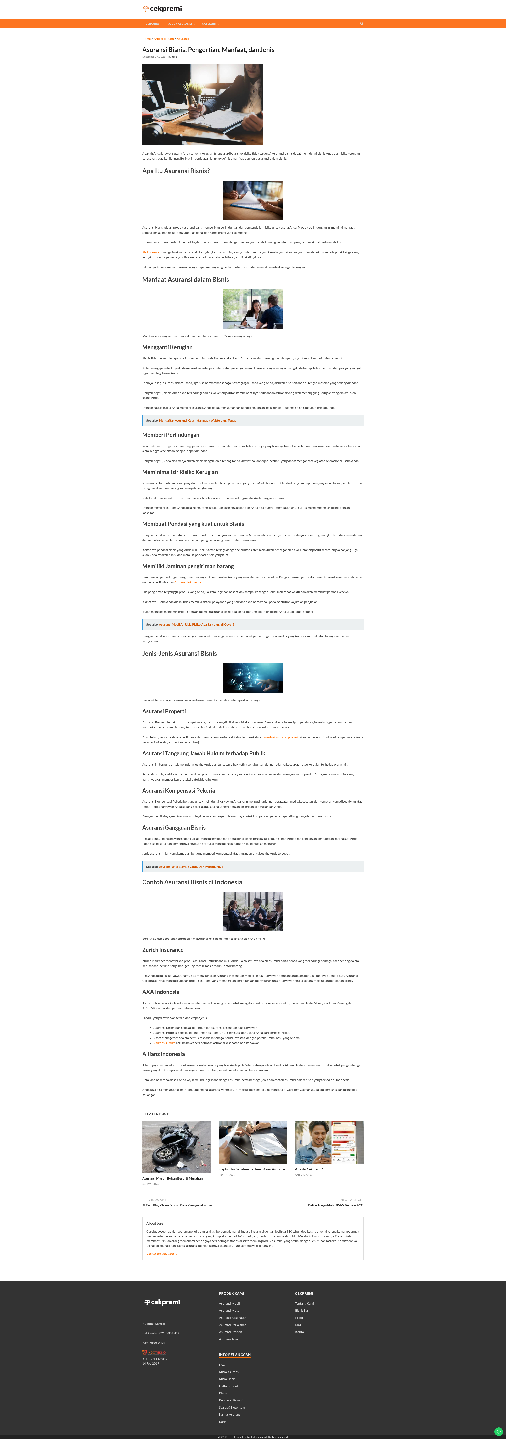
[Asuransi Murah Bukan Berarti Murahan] (176, 1174)
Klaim (223, 1393)
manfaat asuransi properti (281, 737)
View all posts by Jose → (161, 1253)
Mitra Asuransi (229, 1372)
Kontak (300, 1332)
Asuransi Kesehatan (232, 1317)
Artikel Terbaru (164, 38)
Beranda (152, 23)
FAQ (222, 1364)
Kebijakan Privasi (231, 1400)
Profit (299, 1317)
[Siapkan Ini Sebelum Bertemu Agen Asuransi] (253, 1165)
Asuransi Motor (230, 1310)
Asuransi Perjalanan (232, 1324)
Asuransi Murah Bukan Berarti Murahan (172, 1178)
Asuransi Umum (164, 1042)
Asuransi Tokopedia (187, 582)
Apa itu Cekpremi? (309, 1169)
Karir (222, 1421)
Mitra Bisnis (227, 1379)
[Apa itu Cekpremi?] (329, 1165)
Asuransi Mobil (229, 1303)
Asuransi (183, 38)
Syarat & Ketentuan (232, 1407)
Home (146, 38)
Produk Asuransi (179, 23)
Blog (298, 1324)
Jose (174, 56)
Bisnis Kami (303, 1310)
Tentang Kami (304, 1303)
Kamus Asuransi (230, 1414)
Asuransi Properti (231, 1332)
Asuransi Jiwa (228, 1339)
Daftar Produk (229, 1386)
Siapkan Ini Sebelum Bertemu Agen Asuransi (252, 1169)
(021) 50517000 (169, 1333)
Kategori (209, 23)
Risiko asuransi (152, 252)
